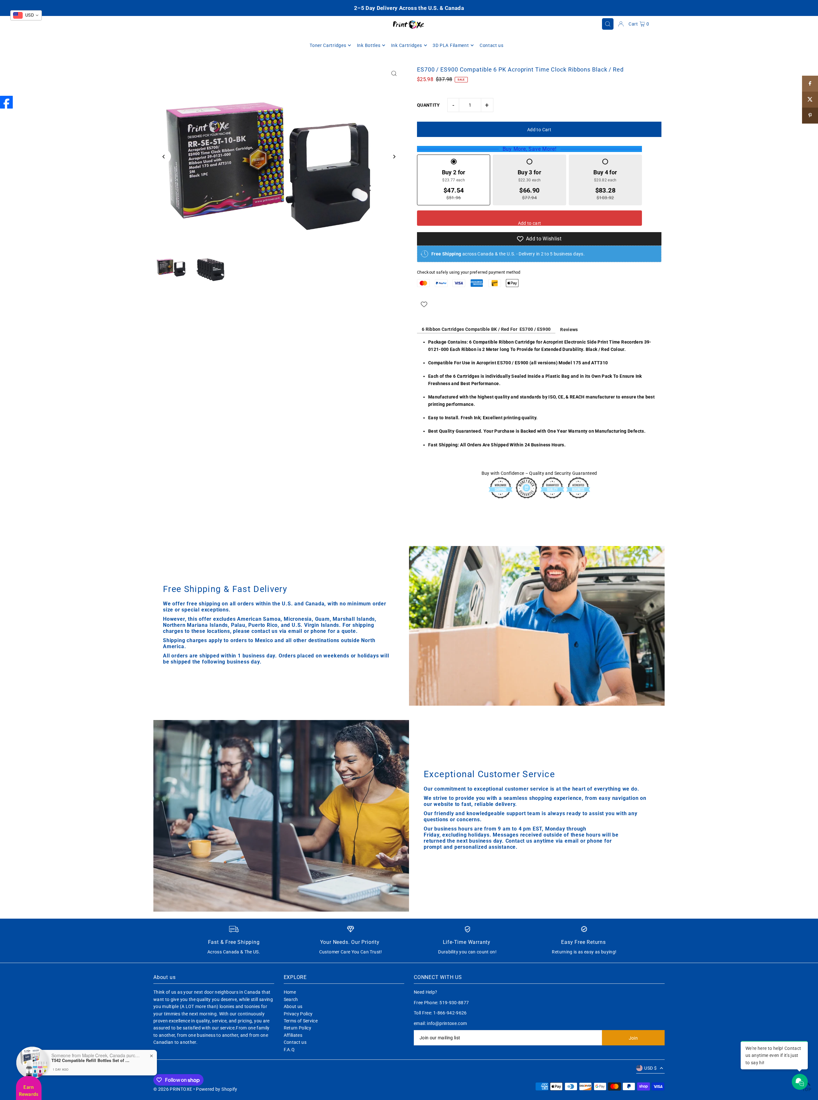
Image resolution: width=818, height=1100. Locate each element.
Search (291, 999)
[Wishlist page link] (424, 304)
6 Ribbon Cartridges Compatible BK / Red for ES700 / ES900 (486, 329)
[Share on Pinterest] (810, 116)
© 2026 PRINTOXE (172, 1089)
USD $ (650, 1068)
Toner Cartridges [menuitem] (328, 45)
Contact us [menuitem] (492, 45)
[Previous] (164, 156)
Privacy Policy (298, 1013)
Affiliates (293, 1035)
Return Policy (298, 1027)
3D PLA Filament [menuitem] (451, 45)
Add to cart (529, 223)
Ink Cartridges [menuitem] (406, 45)
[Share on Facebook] (810, 84)
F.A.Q (289, 1049)
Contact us (295, 1042)
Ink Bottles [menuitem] (369, 45)
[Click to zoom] (394, 73)
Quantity (428, 105)
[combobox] (26, 15)
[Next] (394, 156)
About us (293, 1006)
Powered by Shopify (216, 1089)
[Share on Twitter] (810, 100)
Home (290, 992)
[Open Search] (607, 24)
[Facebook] (6, 102)
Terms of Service (301, 1020)
